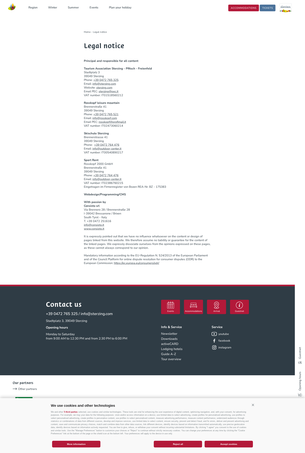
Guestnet (300, 353)
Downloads (169, 339)
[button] (253, 405)
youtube (223, 334)
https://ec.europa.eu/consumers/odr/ (136, 263)
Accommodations (243, 8)
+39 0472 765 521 (106, 114)
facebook (224, 341)
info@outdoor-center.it (106, 149)
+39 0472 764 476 (106, 145)
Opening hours (300, 381)
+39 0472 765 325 (106, 80)
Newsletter (169, 334)
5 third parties (71, 412)
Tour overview (171, 359)
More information (76, 444)
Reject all (178, 444)
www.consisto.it (94, 229)
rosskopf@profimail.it (112, 122)
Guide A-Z (168, 354)
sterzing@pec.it (108, 91)
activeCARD (169, 344)
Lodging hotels (172, 349)
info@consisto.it (94, 225)
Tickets (267, 8)
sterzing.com (104, 87)
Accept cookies (228, 444)
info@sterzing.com (104, 84)
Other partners (27, 389)
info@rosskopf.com (104, 118)
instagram (224, 347)
